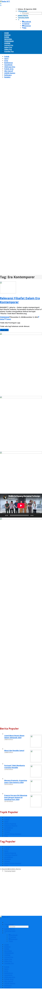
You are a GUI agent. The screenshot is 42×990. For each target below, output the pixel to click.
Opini (6, 822)
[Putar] (3, 515)
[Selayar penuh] (39, 515)
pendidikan (8, 828)
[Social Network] (18, 20)
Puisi (6, 836)
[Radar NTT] (5, 1)
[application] (21, 505)
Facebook (27, 22)
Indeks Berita (15, 869)
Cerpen (7, 832)
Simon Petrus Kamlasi (12, 834)
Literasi (7, 817)
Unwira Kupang (10, 824)
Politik (6, 819)
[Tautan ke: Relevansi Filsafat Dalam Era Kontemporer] (8, 293)
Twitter (27, 24)
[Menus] (1, 3)
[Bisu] (36, 515)
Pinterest (27, 26)
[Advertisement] (21, 177)
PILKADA (7, 830)
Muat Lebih (4, 330)
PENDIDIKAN (4, 317)
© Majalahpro (5, 869)
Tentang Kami (9, 871)
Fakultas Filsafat (10, 826)
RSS (25, 28)
